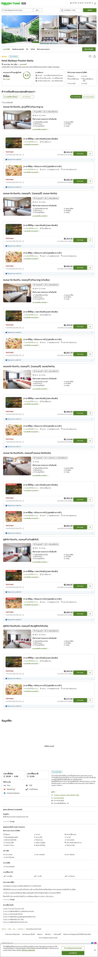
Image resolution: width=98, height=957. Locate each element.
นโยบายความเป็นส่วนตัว (28, 950)
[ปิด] (95, 950)
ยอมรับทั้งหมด (73, 953)
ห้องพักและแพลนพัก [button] (18, 49)
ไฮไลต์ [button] (33, 49)
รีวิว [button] (27, 49)
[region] (49, 950)
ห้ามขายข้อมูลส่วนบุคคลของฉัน (73, 948)
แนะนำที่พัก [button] (6, 49)
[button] (11, 3)
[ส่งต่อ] (94, 56)
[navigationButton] (56, 863)
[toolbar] (46, 10)
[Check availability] (90, 153)
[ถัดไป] (94, 888)
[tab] (76, 96)
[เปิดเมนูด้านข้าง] (94, 3)
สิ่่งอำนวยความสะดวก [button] (43, 49)
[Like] (90, 56)
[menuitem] (75, 3)
